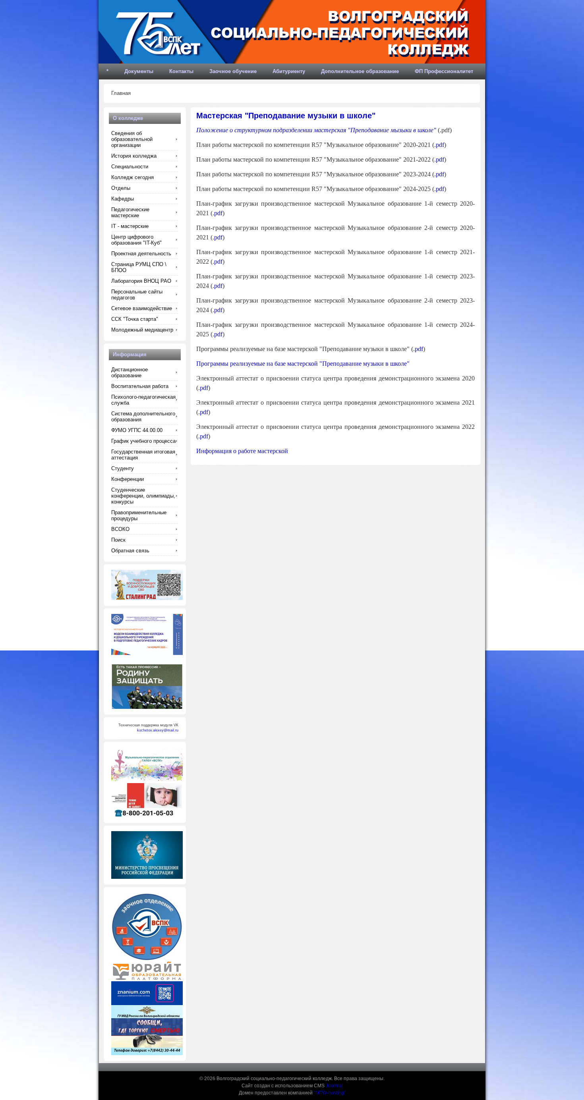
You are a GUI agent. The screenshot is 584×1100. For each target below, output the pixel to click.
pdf (440, 144)
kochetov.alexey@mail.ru (157, 730)
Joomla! (334, 1085)
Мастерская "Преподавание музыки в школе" (285, 115)
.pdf (439, 174)
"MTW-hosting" (330, 1093)
